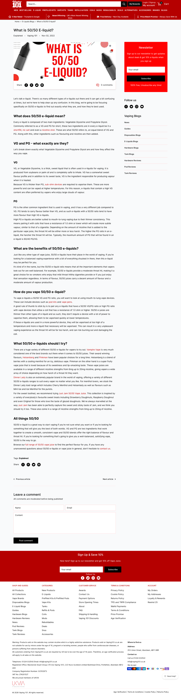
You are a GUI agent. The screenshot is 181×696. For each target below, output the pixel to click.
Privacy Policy (117, 590)
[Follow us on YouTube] (142, 106)
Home (17, 21)
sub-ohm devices (53, 184)
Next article (108, 479)
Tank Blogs (129, 154)
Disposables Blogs (132, 135)
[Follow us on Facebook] (126, 106)
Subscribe (146, 78)
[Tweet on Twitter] (37, 85)
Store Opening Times (88, 602)
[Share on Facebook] (26, 85)
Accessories (145, 10)
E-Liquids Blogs (28, 21)
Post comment (26, 540)
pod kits (53, 302)
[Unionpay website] (143, 669)
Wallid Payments (118, 606)
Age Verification (118, 618)
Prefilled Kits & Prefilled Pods (55, 598)
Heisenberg (28, 357)
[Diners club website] (157, 669)
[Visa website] (129, 669)
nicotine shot (48, 130)
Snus (44, 630)
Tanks (70, 10)
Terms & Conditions (120, 610)
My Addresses (154, 594)
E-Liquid (37, 10)
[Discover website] (162, 669)
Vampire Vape (93, 349)
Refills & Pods (81, 10)
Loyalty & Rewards (156, 598)
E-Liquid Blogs (19, 606)
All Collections (19, 594)
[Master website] (134, 669)
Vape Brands (18, 598)
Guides (127, 129)
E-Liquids (46, 594)
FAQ (80, 610)
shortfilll (17, 130)
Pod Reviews (130, 167)
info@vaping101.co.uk (136, 662)
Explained (18, 35)
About (81, 606)
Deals (120, 10)
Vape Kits (61, 10)
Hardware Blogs (131, 148)
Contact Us (84, 594)
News (126, 122)
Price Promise (117, 614)
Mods (99, 10)
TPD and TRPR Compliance (123, 602)
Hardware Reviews (132, 160)
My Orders (152, 590)
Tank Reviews (130, 173)
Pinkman (43, 357)
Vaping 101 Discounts (89, 618)
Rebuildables (109, 10)
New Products (48, 590)
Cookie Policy (117, 594)
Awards (82, 590)
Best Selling (25, 10)
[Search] (124, 4)
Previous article (23, 479)
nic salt (26, 130)
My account (149, 5)
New (16, 10)
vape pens (67, 302)
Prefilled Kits (49, 10)
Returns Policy (117, 598)
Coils (92, 10)
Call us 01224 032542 (136, 658)
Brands (156, 10)
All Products (18, 590)
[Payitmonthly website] (167, 669)
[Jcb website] (152, 669)
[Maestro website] (148, 669)
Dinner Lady (19, 377)
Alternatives (131, 10)
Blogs (164, 10)
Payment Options (87, 598)
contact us (105, 448)
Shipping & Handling (88, 614)
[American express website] (138, 669)
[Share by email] (42, 85)
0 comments (107, 85)
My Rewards (135, 4)
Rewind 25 (153, 602)
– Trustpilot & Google (26, 17)
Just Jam (22, 405)
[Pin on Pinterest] (31, 85)
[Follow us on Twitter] (131, 106)
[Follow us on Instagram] (136, 106)
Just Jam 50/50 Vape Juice (72, 393)
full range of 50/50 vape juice (39, 444)
